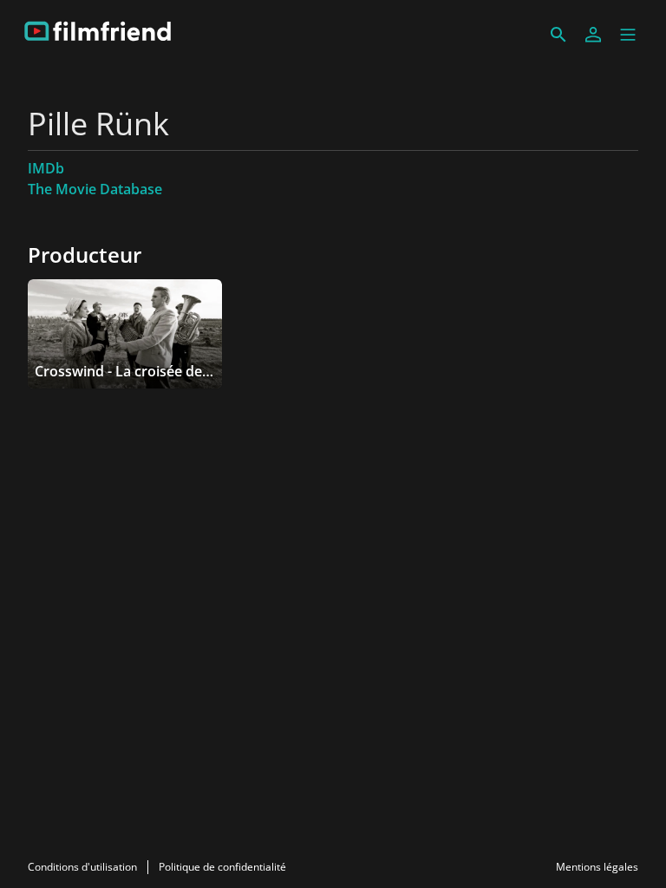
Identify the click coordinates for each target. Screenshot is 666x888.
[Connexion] (593, 34)
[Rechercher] (558, 34)
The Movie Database (95, 189)
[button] (627, 34)
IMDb (46, 168)
